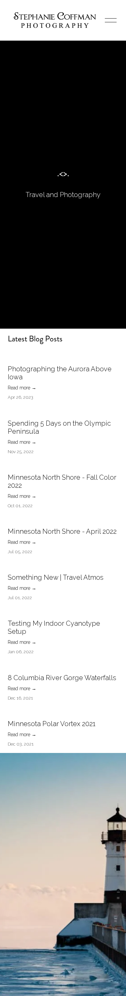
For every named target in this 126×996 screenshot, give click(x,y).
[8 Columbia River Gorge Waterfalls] (62, 666)
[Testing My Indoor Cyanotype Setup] (63, 611)
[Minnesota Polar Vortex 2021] (51, 712)
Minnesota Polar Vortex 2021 (51, 724)
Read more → (22, 387)
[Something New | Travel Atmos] (55, 565)
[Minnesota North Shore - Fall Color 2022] (63, 465)
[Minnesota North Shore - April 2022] (62, 519)
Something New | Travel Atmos (55, 577)
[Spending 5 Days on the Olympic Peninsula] (63, 411)
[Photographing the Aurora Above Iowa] (63, 357)
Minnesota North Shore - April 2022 (62, 531)
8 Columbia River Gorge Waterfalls (62, 678)
